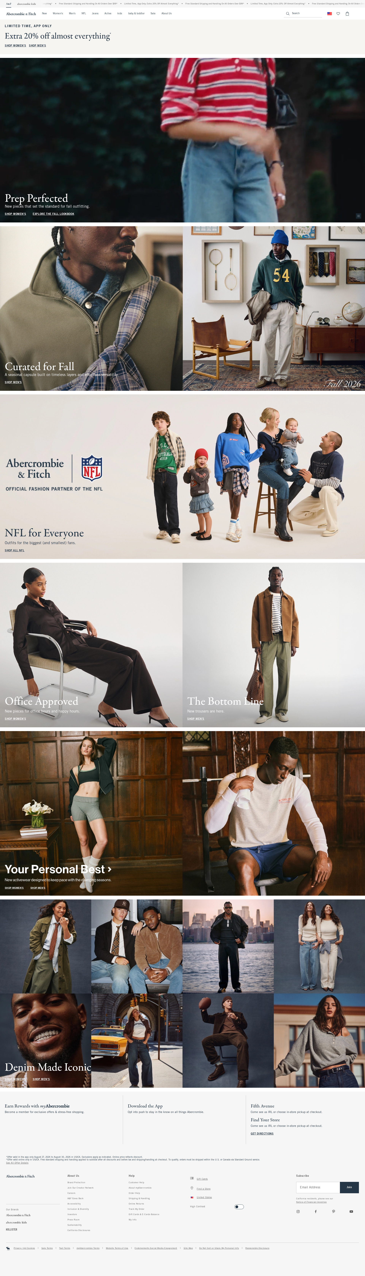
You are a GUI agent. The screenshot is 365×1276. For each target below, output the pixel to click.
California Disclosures (78, 1230)
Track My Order (136, 1209)
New (44, 14)
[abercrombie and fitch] (21, 14)
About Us (167, 14)
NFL (84, 14)
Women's (58, 14)
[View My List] (338, 14)
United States (204, 1197)
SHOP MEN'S (37, 46)
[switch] (191, 1205)
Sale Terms (47, 1248)
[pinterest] (334, 1211)
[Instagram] (298, 1211)
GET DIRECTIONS (262, 1134)
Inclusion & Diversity (78, 1209)
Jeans (95, 14)
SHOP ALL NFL (14, 550)
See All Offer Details (17, 1163)
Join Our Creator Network (80, 1188)
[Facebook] (316, 1211)
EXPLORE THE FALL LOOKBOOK (53, 214)
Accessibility (74, 1204)
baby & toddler (136, 14)
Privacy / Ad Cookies (24, 1248)
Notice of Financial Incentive (311, 1202)
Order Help (134, 1193)
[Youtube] (351, 1211)
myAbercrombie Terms (88, 1248)
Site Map (188, 1248)
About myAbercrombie (140, 1188)
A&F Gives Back (75, 1199)
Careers (71, 1193)
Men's (72, 14)
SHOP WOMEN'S (15, 46)
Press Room (73, 1220)
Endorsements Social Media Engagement (156, 1248)
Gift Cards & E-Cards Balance (144, 1214)
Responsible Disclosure (257, 1248)
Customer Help (136, 1183)
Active (108, 14)
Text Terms (64, 1248)
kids (119, 14)
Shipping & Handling (139, 1199)
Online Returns (136, 1204)
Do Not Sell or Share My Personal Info (219, 1248)
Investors (72, 1214)
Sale (153, 14)
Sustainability (74, 1225)
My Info (132, 1220)
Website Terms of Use (117, 1248)
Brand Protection (76, 1183)
